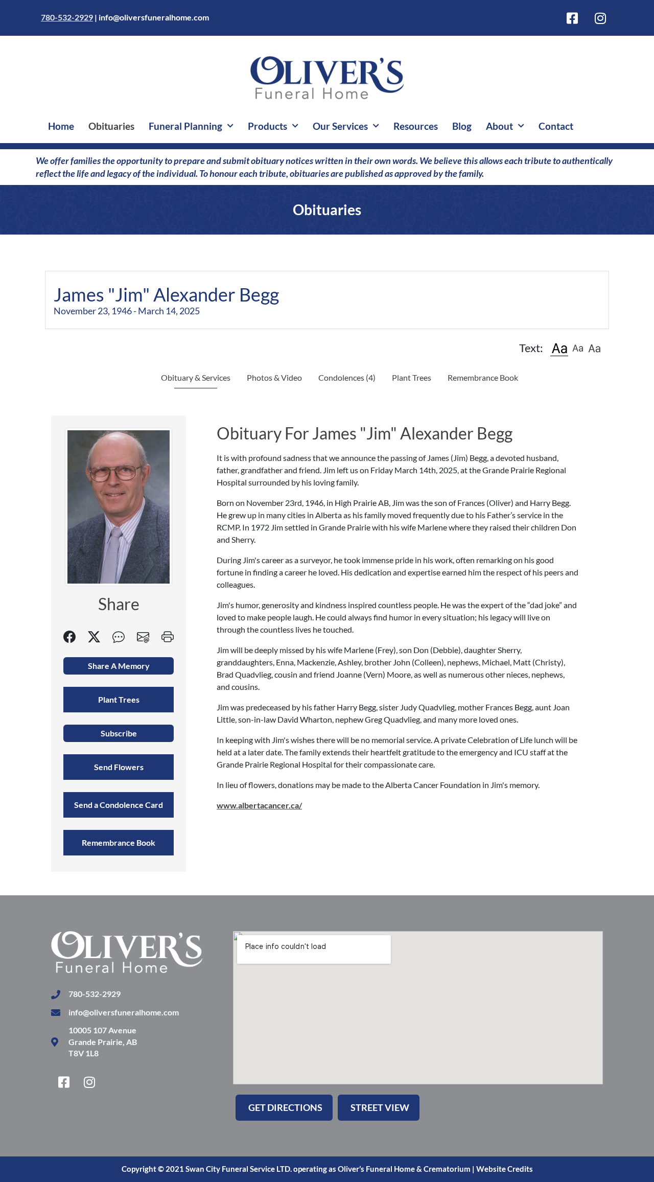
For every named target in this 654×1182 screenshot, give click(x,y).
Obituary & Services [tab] (195, 377)
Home (61, 126)
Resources (415, 126)
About (499, 126)
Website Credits (504, 1168)
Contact (556, 126)
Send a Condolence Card (118, 804)
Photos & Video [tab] (274, 377)
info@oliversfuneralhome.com (154, 17)
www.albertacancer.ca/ (259, 805)
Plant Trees (411, 377)
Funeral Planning (185, 126)
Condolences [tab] (347, 377)
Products (267, 126)
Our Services (340, 126)
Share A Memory (119, 665)
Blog (462, 126)
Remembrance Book (483, 377)
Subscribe (119, 733)
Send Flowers (119, 767)
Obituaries (111, 126)
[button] (559, 347)
